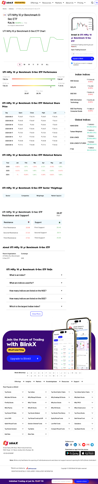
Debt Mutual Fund (79, 418)
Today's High (61, 77)
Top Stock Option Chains (58, 392)
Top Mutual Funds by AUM (35, 418)
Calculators (77, 423)
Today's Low (6, 77)
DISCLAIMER (31, 471)
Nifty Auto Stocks (56, 402)
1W (24, 64)
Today (25, 22)
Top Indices (31, 392)
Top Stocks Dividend (34, 413)
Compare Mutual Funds (58, 429)
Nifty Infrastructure (80, 408)
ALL (47, 64)
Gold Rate (7, 434)
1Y (33, 64)
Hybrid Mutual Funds (11, 423)
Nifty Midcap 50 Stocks (34, 397)
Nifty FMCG (77, 402)
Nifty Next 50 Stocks (10, 397)
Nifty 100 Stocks (55, 408)
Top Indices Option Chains (82, 392)
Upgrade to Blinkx (81, 481)
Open (26, 91)
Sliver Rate (31, 434)
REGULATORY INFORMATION (44, 471)
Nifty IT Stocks (32, 402)
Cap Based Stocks (79, 429)
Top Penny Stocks (79, 413)
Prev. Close (39, 91)
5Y (42, 64)
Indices (11, 9)
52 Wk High (61, 83)
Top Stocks (8, 392)
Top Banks (31, 429)
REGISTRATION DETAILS (18, 471)
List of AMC (8, 418)
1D (19, 64)
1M (29, 64)
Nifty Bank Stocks (79, 397)
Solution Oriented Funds (35, 423)
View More (36, 314)
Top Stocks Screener (11, 429)
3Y (37, 64)
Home (5, 9)
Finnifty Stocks (9, 402)
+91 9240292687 (8, 453)
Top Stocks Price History (58, 413)
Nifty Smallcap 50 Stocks (58, 397)
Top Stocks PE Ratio (10, 413)
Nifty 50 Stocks (32, 408)
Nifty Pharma (8, 408)
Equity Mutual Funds (57, 418)
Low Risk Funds (55, 423)
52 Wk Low (6, 83)
